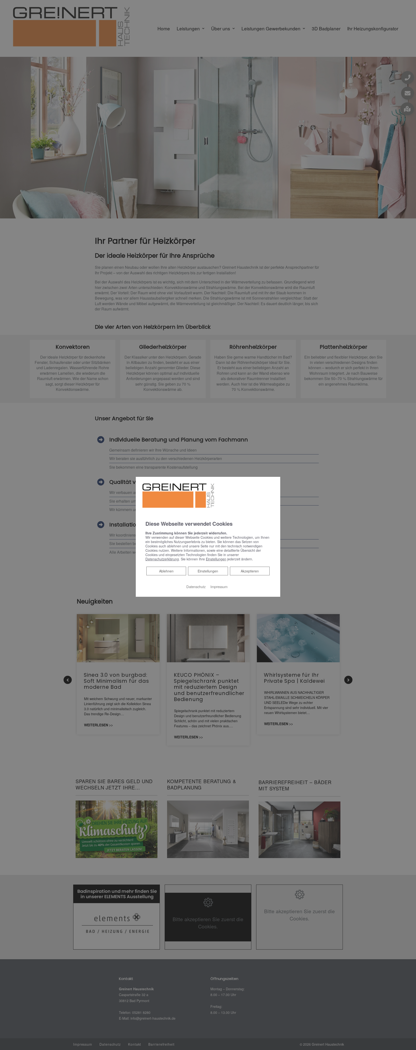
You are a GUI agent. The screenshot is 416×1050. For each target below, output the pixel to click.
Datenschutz (196, 586)
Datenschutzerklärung (162, 559)
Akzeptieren (250, 571)
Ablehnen (166, 570)
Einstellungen (208, 571)
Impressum (219, 586)
